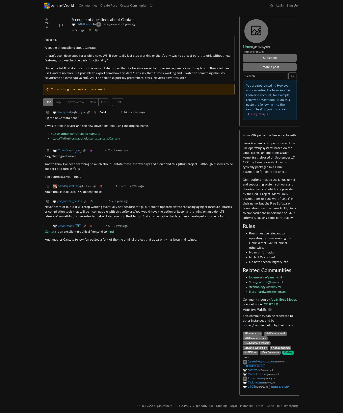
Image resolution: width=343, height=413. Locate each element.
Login (280, 5)
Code (270, 405)
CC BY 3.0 (271, 304)
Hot (48, 102)
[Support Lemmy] (151, 6)
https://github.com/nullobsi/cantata (75, 133)
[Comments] (61, 25)
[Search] (271, 6)
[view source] (96, 30)
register (82, 89)
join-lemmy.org (287, 405)
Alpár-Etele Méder (283, 299)
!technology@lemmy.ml (265, 287)
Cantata (50, 231)
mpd (111, 231)
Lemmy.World (62, 6)
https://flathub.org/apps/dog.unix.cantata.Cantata (85, 138)
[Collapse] (47, 112)
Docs (259, 405)
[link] (83, 30)
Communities (88, 5)
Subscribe (270, 57)
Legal (233, 405)
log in (68, 89)
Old (103, 102)
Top (58, 102)
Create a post (269, 67)
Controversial (75, 102)
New (93, 102)
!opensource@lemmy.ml (265, 277)
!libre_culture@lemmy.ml (266, 282)
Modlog (288, 352)
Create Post (108, 5)
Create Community (133, 5)
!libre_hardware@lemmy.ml (267, 291)
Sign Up (292, 5)
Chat (118, 102)
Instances (246, 405)
